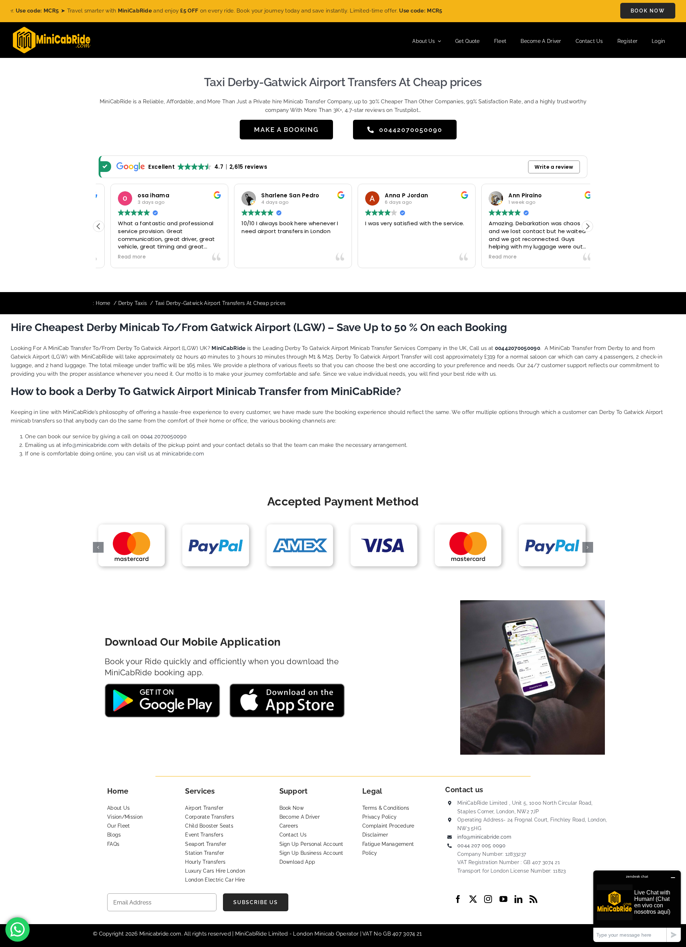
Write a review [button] (554, 167)
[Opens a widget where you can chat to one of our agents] (637, 906)
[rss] (533, 899)
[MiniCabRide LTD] (51, 29)
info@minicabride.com (91, 445)
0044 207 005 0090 (481, 845)
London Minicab (314, 934)
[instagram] (488, 899)
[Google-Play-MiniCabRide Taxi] (162, 686)
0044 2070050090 (163, 436)
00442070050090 (517, 348)
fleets (305, 365)
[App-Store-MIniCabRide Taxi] (287, 686)
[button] (587, 226)
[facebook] (458, 899)
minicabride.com (183, 453)
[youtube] (503, 899)
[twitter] (473, 899)
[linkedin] (518, 899)
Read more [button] (120, 257)
